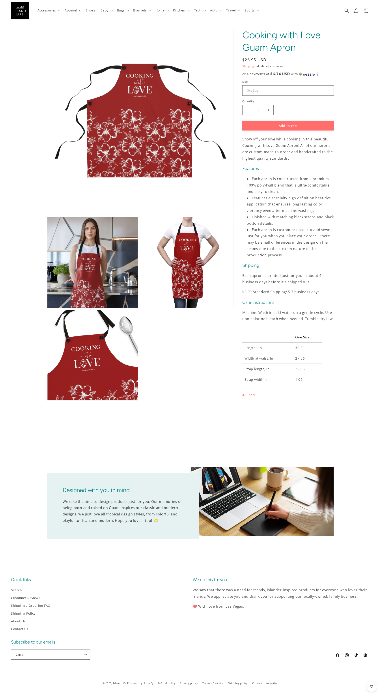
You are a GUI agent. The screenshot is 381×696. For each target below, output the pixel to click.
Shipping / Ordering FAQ (30, 606)
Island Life (120, 683)
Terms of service (213, 683)
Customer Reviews (25, 598)
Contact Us (19, 629)
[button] (48, 10)
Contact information (265, 683)
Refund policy (167, 683)
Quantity (248, 101)
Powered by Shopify (140, 683)
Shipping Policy (23, 613)
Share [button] (251, 395)
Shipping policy (238, 683)
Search (16, 590)
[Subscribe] (85, 654)
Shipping (248, 66)
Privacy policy (189, 683)
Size (245, 82)
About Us (18, 621)
